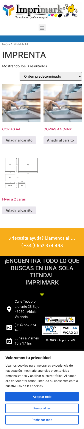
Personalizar (42, 408)
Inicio (6, 44)
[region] (42, 390)
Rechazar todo (42, 420)
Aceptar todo (42, 396)
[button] (42, 27)
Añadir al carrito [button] (19, 140)
